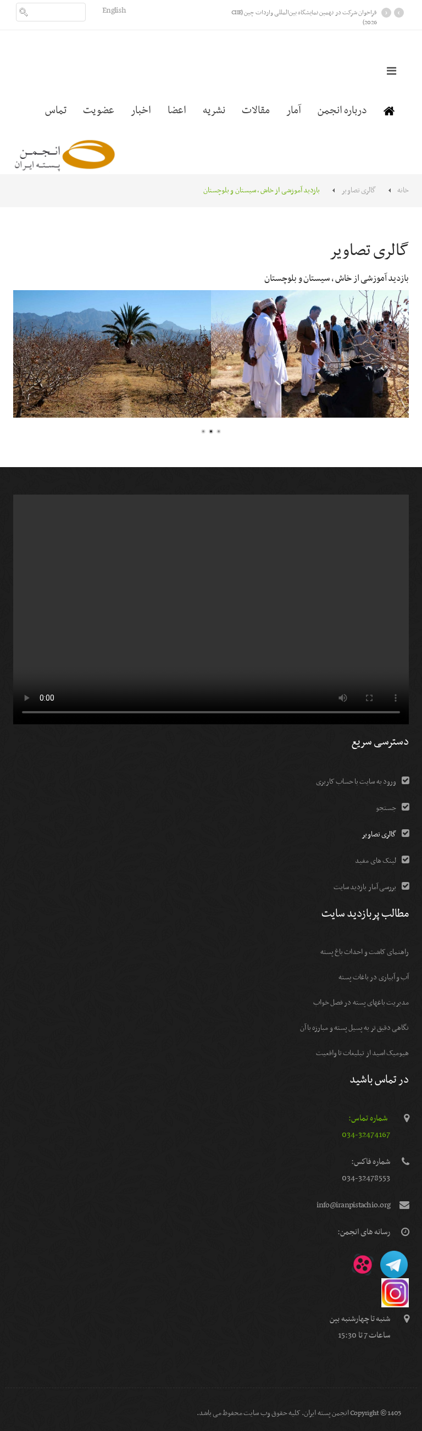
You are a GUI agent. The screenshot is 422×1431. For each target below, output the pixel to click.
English (114, 10)
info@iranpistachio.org (353, 1205)
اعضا (177, 111)
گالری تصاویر (358, 190)
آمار (293, 111)
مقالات (256, 111)
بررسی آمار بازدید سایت (365, 887)
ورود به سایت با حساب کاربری (356, 781)
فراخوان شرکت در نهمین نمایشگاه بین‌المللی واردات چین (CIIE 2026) (303, 17)
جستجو (386, 808)
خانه (403, 190)
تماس (55, 111)
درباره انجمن (342, 111)
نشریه (214, 111)
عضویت (98, 111)
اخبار (141, 111)
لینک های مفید (375, 861)
